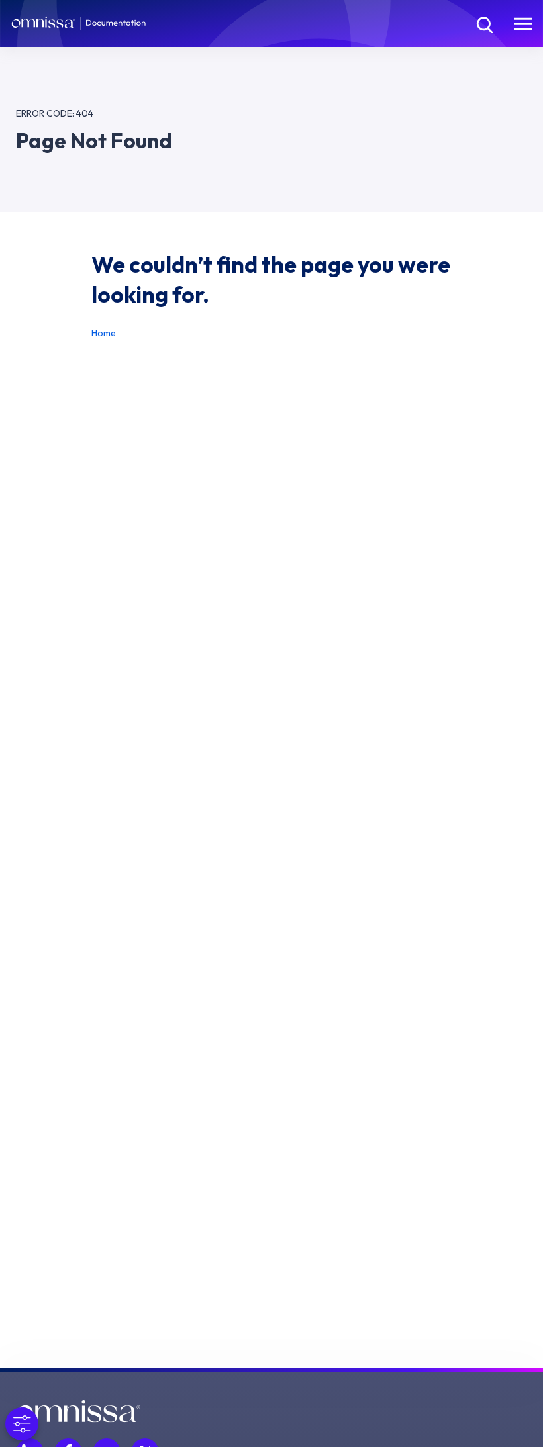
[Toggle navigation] (523, 23)
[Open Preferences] (21, 1423)
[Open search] (483, 23)
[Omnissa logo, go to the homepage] (78, 1411)
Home (103, 333)
